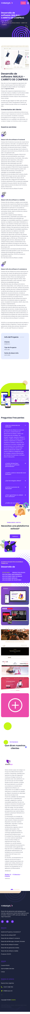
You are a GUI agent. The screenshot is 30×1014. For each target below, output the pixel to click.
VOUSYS (13, 1000)
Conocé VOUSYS (5, 965)
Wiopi (7, 1005)
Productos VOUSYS (6, 954)
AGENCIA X (7, 344)
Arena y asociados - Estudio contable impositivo (15, 1005)
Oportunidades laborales (7, 968)
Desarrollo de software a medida (9, 951)
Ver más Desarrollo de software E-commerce (12, 318)
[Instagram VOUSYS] (12, 921)
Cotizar (23, 3)
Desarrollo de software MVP (8, 935)
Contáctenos (4, 183)
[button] (12, 889)
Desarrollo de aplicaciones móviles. (10, 947)
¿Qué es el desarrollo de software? (12, 426)
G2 (1, 994)
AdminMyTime (9, 1006)
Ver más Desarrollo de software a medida (12, 257)
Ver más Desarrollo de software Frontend (12, 188)
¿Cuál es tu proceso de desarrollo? (12, 487)
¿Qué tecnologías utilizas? (13, 480)
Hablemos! (15, 536)
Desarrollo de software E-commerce (10, 938)
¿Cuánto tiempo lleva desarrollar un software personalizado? (12, 465)
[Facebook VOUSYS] (2, 921)
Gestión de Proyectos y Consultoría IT (11, 932)
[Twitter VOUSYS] (7, 921)
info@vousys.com (7, 991)
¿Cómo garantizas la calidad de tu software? (14, 495)
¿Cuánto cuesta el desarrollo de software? (15, 473)
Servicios (3, 928)
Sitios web (7, 349)
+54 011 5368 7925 (8, 987)
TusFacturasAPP (3, 1005)
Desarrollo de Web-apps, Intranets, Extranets (13, 941)
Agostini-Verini (9, 88)
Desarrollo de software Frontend (9, 944)
